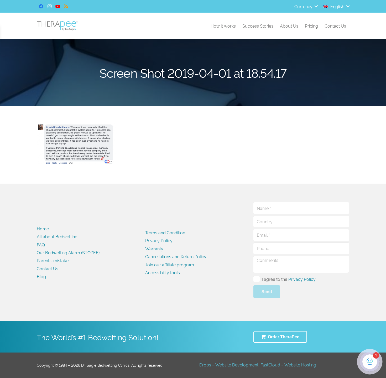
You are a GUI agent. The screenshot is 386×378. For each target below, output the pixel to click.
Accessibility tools (162, 272)
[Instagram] (49, 6)
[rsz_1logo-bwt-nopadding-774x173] (57, 25)
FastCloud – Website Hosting (288, 364)
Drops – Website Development (228, 364)
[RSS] (66, 6)
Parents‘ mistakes (53, 260)
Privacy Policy (159, 240)
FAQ (41, 244)
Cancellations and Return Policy (175, 256)
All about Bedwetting (57, 236)
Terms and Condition (165, 232)
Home (43, 228)
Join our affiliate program (169, 264)
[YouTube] (58, 6)
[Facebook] (41, 6)
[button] (306, 6)
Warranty (154, 248)
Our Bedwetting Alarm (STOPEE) (68, 252)
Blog (41, 276)
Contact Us (47, 268)
